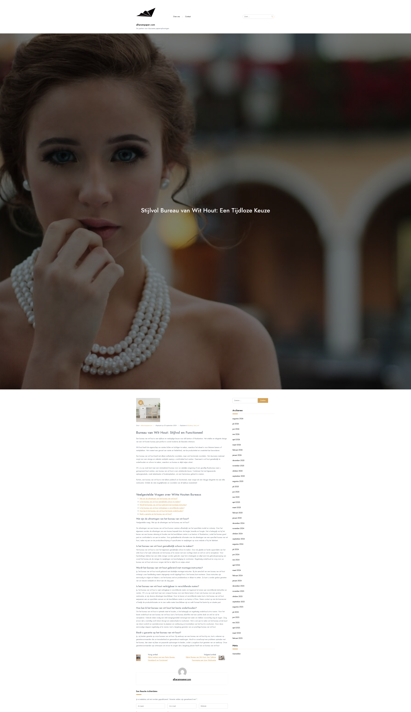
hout (195, 425)
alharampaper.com (145, 24)
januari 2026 (237, 455)
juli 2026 (235, 424)
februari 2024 (237, 575)
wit (198, 425)
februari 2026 (237, 450)
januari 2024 (237, 580)
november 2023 (238, 591)
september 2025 (238, 476)
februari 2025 (237, 512)
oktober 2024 (237, 533)
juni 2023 (235, 617)
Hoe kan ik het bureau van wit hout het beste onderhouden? (161, 511)
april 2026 (236, 439)
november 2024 (238, 528)
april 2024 (236, 565)
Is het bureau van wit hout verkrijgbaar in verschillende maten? (162, 508)
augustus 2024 (237, 544)
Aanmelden (236, 654)
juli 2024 (235, 549)
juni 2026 (235, 429)
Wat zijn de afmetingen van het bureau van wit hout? (159, 498)
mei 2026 (235, 434)
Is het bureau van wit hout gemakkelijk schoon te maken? (160, 501)
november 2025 (238, 465)
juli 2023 (235, 612)
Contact (188, 16)
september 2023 (238, 601)
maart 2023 (236, 633)
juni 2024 (235, 554)
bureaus (190, 425)
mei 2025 (235, 497)
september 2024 (238, 539)
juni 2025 (235, 492)
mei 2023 (235, 622)
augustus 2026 (237, 418)
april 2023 (236, 627)
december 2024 (238, 523)
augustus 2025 (237, 481)
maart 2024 (236, 570)
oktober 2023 (237, 596)
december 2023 (238, 586)
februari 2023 (237, 638)
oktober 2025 (237, 471)
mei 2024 (235, 560)
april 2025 (236, 502)
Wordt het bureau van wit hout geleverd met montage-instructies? (163, 505)
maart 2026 (236, 445)
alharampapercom (146, 425)
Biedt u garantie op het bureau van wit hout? (156, 514)
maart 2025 (236, 507)
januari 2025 (237, 518)
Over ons (176, 16)
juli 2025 (235, 486)
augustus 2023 (237, 607)
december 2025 (238, 460)
